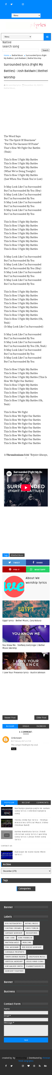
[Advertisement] (26, 112)
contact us (6, 846)
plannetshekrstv (35, 966)
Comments (43, 802)
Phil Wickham (11, 947)
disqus (26, 726)
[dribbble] (34, 1066)
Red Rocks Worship (32, 947)
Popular (9, 802)
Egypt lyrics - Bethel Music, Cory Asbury (21, 620)
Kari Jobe (10, 938)
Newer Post (10, 717)
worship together (14, 971)
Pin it (16, 569)
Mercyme (27, 942)
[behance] (45, 1066)
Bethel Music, (9, 88)
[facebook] (6, 4)
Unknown (16, 737)
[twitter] (11, 4)
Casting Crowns (13, 928)
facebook (41, 726)
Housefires (32, 933)
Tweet (16, 562)
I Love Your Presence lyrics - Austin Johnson (23, 672)
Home (6, 55)
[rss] (40, 1066)
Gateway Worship (14, 933)
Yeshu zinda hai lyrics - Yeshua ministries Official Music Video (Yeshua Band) (31, 822)
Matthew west (12, 942)
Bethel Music (17, 55)
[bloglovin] (28, 1066)
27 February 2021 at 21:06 (22, 741)
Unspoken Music (37, 957)
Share (39, 562)
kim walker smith (14, 966)
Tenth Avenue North (15, 957)
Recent (26, 802)
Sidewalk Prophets (15, 952)
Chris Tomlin (31, 928)
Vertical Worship (14, 961)
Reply (14, 749)
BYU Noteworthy (13, 923)
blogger (10, 726)
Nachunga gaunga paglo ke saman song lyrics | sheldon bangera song (32, 811)
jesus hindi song (34, 961)
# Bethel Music (17, 555)
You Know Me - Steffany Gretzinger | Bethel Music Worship (23, 646)
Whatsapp (40, 569)
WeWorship (21, 1057)
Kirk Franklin (25, 938)
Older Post (41, 717)
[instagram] (23, 4)
